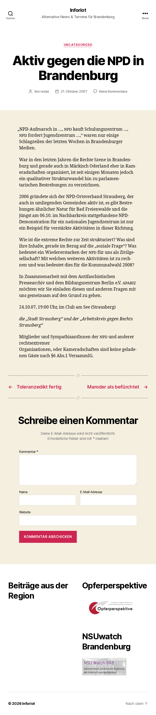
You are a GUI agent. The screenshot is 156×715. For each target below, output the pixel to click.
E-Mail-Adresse (91, 492)
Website (25, 512)
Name (23, 492)
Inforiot (78, 10)
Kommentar (28, 452)
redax (44, 91)
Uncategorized (78, 45)
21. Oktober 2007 (74, 91)
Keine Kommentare (113, 91)
